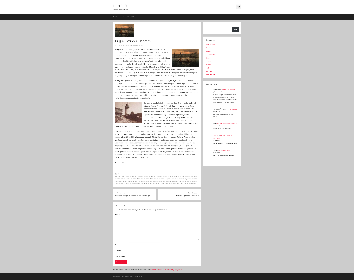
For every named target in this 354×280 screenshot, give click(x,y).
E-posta (118, 250)
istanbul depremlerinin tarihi (182, 181)
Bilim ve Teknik (211, 44)
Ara (207, 25)
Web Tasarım (210, 75)
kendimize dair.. (128, 17)
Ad (116, 244)
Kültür (208, 58)
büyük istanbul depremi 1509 (142, 176)
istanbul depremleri (150, 181)
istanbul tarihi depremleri (132, 183)
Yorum (118, 214)
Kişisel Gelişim (211, 54)
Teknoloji (209, 71)
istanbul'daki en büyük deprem (169, 183)
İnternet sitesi (120, 256)
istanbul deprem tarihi (153, 179)
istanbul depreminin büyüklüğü (181, 179)
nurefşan (216, 135)
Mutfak (208, 61)
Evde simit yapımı (228, 89)
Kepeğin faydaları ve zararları (227, 123)
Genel (120, 174)
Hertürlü (120, 5)
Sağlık (208, 68)
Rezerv (208, 65)
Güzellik (208, 51)
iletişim (115, 17)
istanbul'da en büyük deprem (150, 183)
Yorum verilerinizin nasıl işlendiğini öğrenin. (166, 269)
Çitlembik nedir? (225, 150)
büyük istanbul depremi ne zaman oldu (164, 176)
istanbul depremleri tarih (165, 181)
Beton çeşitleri (233, 109)
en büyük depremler (184, 176)
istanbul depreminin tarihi (135, 181)
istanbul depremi (165, 179)
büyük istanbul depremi (125, 176)
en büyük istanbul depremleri (135, 179)
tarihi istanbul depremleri (188, 183)
